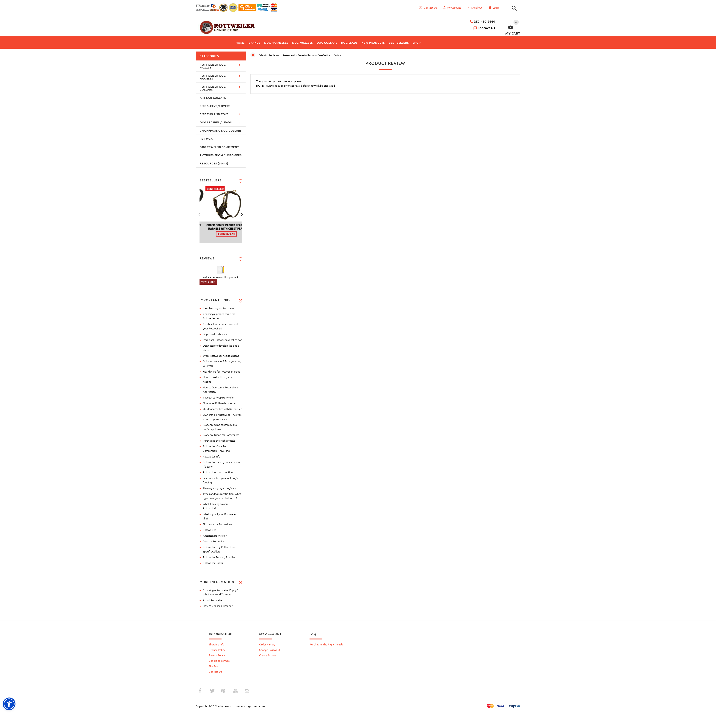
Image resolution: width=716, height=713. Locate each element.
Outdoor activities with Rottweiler (222, 409)
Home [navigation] (252, 54)
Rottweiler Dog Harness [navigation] (269, 54)
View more (208, 281)
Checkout (476, 7)
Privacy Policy (217, 649)
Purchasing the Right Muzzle (219, 440)
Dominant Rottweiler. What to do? (222, 340)
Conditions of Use (219, 660)
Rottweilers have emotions (218, 472)
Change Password (269, 649)
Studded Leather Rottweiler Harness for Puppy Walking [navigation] (306, 54)
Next (242, 214)
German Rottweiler (214, 541)
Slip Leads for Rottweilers (217, 524)
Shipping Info (216, 644)
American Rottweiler (215, 535)
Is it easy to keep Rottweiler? (219, 397)
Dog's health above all (215, 334)
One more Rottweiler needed (220, 403)
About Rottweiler (213, 600)
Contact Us (486, 28)
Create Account (268, 655)
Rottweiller (209, 530)
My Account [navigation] (454, 7)
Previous (199, 214)
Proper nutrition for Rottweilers (221, 435)
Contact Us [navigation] (430, 7)
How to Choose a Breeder (218, 606)
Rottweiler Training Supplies (219, 557)
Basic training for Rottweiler (219, 308)
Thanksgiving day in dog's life (219, 488)
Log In (496, 7)
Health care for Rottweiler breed (221, 371)
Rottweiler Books (213, 563)
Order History (267, 644)
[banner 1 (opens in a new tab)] (221, 214)
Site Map (214, 666)
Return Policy (217, 655)
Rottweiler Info (211, 456)
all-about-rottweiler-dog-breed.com (241, 706)
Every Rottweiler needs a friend (221, 355)
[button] (513, 8)
